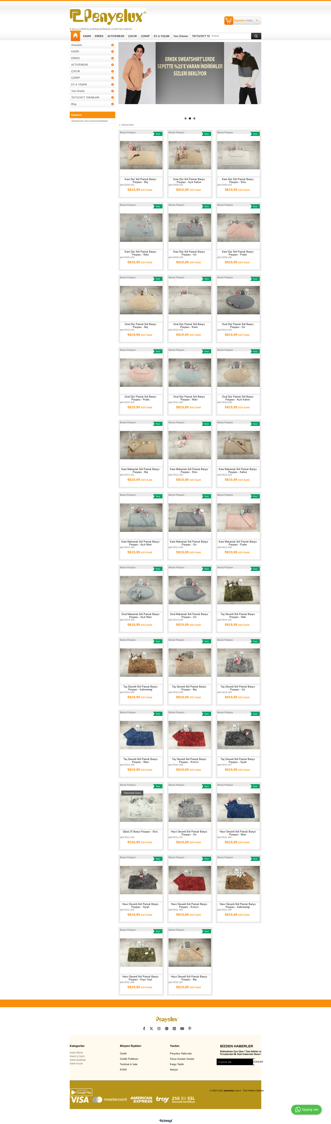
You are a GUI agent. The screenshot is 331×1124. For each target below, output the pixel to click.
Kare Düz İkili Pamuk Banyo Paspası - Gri (189, 253)
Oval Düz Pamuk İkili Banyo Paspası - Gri (237, 326)
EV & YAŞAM (161, 36)
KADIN (87, 36)
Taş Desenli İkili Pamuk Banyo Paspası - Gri (238, 688)
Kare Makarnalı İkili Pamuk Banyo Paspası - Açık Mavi (140, 543)
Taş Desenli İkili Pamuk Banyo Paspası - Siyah (238, 760)
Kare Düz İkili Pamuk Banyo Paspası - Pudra (237, 253)
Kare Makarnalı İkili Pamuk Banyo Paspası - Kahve (238, 470)
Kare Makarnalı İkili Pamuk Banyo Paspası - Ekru (189, 470)
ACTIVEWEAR (115, 36)
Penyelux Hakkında (181, 1053)
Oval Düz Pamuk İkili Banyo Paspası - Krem (189, 326)
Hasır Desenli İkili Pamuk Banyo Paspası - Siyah (140, 905)
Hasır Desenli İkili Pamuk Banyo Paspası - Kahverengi (238, 905)
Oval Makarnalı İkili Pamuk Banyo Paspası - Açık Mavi (140, 615)
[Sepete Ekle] (129, 155)
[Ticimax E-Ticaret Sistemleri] (165, 1121)
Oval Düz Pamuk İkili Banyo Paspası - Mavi (189, 398)
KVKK (123, 1069)
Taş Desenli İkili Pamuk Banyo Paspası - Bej (189, 688)
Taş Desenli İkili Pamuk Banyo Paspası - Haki (238, 615)
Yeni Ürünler (180, 36)
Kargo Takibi (177, 1064)
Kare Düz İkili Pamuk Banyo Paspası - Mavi (140, 253)
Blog (73, 104)
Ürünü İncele (141, 155)
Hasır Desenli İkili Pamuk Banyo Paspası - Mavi (238, 833)
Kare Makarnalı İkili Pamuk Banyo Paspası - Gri (189, 543)
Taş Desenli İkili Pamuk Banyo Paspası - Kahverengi (140, 688)
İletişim (174, 1069)
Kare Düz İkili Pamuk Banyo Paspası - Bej (140, 181)
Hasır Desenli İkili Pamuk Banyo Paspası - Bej (189, 978)
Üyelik (123, 1053)
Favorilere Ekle (152, 155)
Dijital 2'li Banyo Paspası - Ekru (140, 831)
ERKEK (99, 36)
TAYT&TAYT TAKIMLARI (206, 36)
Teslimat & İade (128, 1064)
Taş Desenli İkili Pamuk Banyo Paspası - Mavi (140, 760)
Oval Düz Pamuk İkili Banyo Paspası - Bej (140, 326)
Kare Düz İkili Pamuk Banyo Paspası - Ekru (237, 181)
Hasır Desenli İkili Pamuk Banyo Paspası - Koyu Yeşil (140, 978)
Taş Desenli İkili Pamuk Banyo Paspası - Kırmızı (189, 760)
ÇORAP (145, 36)
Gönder (258, 1062)
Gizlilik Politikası (129, 1058)
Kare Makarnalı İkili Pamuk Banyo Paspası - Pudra (238, 543)
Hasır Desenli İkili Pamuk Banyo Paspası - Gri (189, 833)
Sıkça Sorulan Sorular (182, 1058)
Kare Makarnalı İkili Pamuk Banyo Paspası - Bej (140, 470)
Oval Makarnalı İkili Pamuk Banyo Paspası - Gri (189, 615)
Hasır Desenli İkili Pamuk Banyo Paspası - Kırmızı (189, 905)
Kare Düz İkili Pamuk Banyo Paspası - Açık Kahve (189, 181)
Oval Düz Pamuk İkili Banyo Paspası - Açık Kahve (237, 398)
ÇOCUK (132, 36)
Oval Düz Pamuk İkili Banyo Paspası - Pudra (140, 398)
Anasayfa (75, 35)
